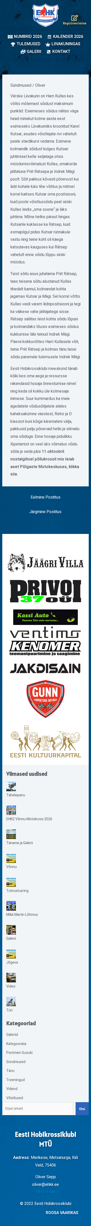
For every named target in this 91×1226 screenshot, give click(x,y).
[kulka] (45, 741)
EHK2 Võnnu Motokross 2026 (29, 819)
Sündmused (20, 85)
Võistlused (14, 1098)
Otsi (82, 1109)
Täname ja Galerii (19, 843)
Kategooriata (16, 1043)
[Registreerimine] (75, 18)
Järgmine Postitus (45, 512)
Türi (9, 1010)
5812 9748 (45, 1192)
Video (10, 986)
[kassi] (45, 617)
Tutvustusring (17, 890)
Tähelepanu (15, 795)
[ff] (45, 640)
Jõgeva (12, 962)
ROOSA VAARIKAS (62, 1213)
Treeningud (15, 1080)
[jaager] (45, 562)
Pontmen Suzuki (19, 1052)
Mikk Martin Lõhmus (22, 914)
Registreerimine (74, 23)
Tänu (10, 1070)
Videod (11, 1089)
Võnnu (11, 867)
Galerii (11, 938)
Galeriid (12, 1034)
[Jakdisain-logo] (45, 668)
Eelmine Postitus (45, 497)
